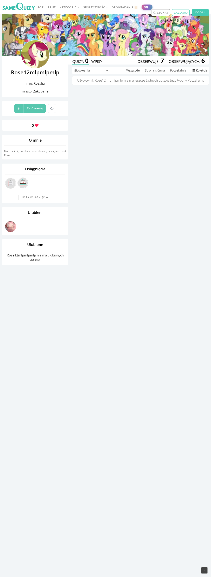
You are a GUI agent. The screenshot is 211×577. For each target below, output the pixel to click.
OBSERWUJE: (150, 61)
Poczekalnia (178, 70)
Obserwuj (30, 108)
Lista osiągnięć (34, 197)
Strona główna (155, 70)
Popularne (47, 7)
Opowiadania (124, 7)
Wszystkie (133, 70)
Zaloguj (181, 12)
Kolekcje (201, 70)
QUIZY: (80, 61)
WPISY (96, 61)
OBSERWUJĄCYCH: (187, 61)
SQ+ (147, 7)
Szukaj (162, 12)
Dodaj (200, 12)
